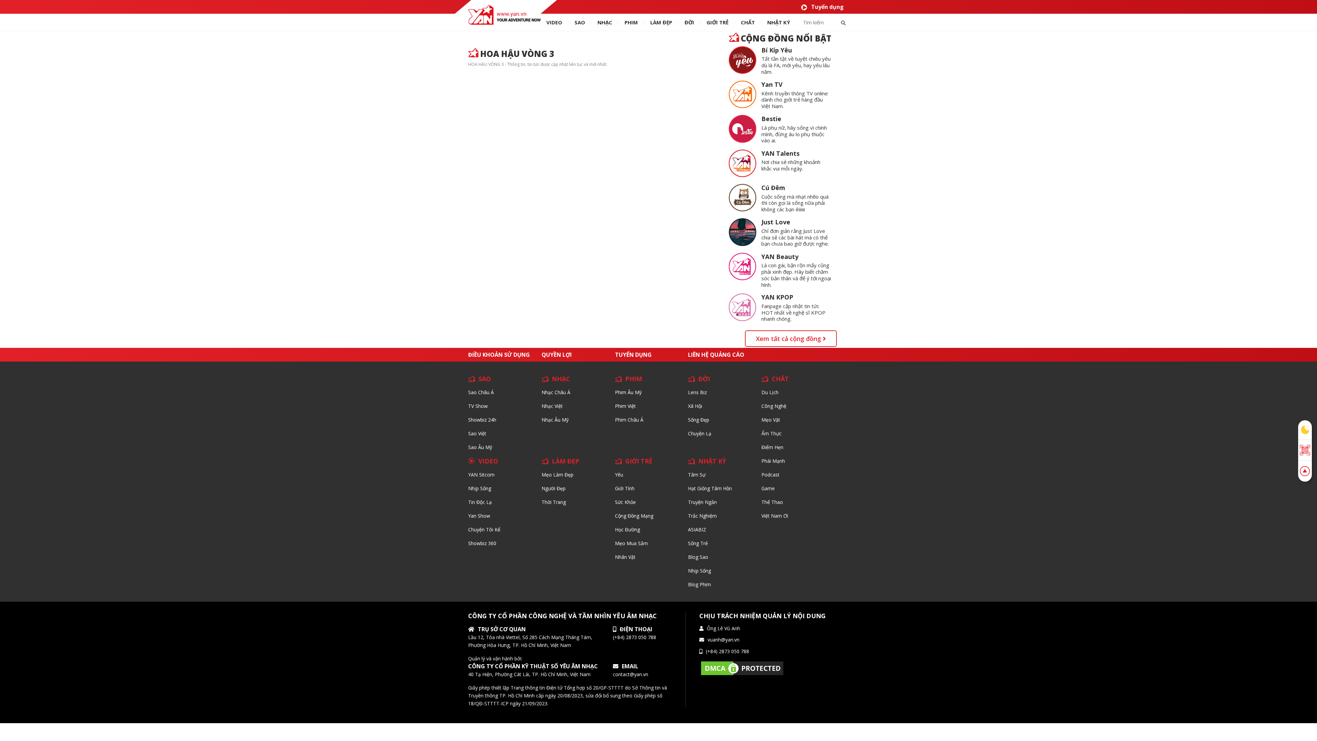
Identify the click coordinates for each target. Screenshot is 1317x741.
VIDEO (554, 22)
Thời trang (554, 502)
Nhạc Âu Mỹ (555, 419)
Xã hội (695, 406)
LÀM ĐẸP (565, 461)
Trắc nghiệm (702, 516)
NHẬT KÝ (712, 461)
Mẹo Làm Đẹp (557, 474)
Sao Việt (477, 433)
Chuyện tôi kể (484, 529)
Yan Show (479, 516)
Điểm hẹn (772, 447)
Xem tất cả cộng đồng (789, 338)
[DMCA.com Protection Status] (742, 667)
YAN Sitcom (481, 474)
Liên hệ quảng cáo (716, 354)
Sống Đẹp (698, 419)
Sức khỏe (625, 502)
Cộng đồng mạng (634, 516)
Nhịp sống (479, 488)
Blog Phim (699, 584)
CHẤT (780, 379)
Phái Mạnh (773, 461)
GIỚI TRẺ (638, 461)
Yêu (619, 474)
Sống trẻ (698, 543)
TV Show (478, 406)
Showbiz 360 (482, 543)
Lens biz (697, 392)
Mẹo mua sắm (631, 543)
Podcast (770, 474)
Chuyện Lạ (699, 433)
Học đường (627, 529)
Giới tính (624, 488)
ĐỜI (689, 22)
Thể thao (772, 502)
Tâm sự (696, 474)
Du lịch (770, 392)
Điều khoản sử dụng (499, 354)
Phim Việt (625, 406)
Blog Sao (698, 557)
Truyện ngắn (702, 502)
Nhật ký (778, 22)
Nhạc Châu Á (556, 392)
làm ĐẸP (661, 22)
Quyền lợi (557, 354)
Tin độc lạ (480, 502)
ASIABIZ (697, 529)
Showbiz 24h (482, 419)
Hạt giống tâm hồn (710, 488)
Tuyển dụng (827, 7)
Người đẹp (554, 488)
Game (768, 488)
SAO (579, 22)
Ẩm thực (771, 433)
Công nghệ (773, 406)
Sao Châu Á (481, 392)
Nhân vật (625, 557)
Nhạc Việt (552, 406)
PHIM (631, 22)
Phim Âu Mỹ (628, 392)
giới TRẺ (717, 22)
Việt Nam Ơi (774, 516)
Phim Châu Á (629, 419)
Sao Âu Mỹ (480, 447)
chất (748, 22)
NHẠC (604, 22)
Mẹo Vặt (770, 419)
